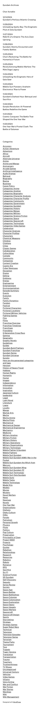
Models (6, 487)
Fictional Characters (12, 308)
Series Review (9, 585)
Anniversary (8, 166)
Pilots (5, 527)
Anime (6, 161)
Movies (6, 490)
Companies (8, 261)
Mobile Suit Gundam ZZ (13, 470)
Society (6, 587)
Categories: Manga (11, 211)
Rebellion (7, 550)
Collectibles (8, 253)
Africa (5, 154)
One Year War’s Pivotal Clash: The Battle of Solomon (18, 127)
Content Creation (10, 263)
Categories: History (11, 208)
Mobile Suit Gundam (12, 455)
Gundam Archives (11, 5)
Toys (5, 647)
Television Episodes (11, 634)
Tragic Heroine (9, 652)
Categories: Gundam (12, 206)
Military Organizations (13, 445)
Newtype (7, 500)
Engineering (8, 283)
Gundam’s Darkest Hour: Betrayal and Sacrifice (19, 98)
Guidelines (7, 343)
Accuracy (7, 146)
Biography (7, 178)
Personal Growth (10, 522)
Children (7, 241)
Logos (5, 405)
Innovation (7, 388)
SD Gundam (8, 577)
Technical (7, 630)
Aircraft (6, 156)
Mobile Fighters (10, 453)
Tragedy (6, 650)
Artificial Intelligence (12, 171)
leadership (7, 395)
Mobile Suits (8, 478)
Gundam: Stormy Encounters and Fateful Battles (18, 48)
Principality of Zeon (12, 537)
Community (8, 258)
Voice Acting (8, 682)
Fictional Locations (11, 311)
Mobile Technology (11, 483)
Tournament (8, 645)
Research (7, 555)
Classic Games (9, 248)
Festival (6, 306)
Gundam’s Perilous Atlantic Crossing (19, 20)
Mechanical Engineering (14, 428)
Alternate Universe (11, 159)
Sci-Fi (5, 572)
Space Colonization (11, 600)
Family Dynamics (10, 301)
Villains (6, 679)
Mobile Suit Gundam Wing (14, 468)
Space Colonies (10, 597)
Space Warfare (9, 610)
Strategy (7, 622)
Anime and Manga (11, 164)
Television (7, 632)
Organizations (9, 507)
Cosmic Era (8, 266)
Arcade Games (9, 169)
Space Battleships (11, 595)
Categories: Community (13, 201)
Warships (7, 692)
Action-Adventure (11, 149)
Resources (7, 557)
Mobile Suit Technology (13, 473)
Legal (5, 398)
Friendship (7, 331)
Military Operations (11, 443)
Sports (6, 617)
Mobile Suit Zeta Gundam (14, 475)
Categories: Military (11, 213)
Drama (6, 273)
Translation (8, 654)
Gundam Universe (11, 355)
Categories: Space (11, 218)
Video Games (9, 677)
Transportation (9, 657)
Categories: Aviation (12, 191)
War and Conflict (10, 684)
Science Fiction (10, 575)
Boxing (6, 181)
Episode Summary (11, 291)
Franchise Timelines (12, 326)
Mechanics (8, 430)
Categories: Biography (13, 193)
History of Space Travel (13, 368)
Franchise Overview (11, 323)
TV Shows (7, 667)
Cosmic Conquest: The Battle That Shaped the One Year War (18, 118)
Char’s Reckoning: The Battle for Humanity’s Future (17, 58)
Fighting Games (10, 316)
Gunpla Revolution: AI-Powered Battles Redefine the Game (17, 107)
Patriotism (7, 520)
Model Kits (7, 485)
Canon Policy (9, 186)
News (5, 497)
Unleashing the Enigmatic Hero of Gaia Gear (18, 78)
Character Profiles (11, 233)
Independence (9, 383)
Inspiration (7, 390)
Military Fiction (10, 438)
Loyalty (6, 408)
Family (6, 298)
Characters (8, 236)
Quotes (6, 547)
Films (5, 320)
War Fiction (8, 687)
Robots (6, 562)
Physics (6, 525)
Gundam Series (10, 353)
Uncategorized (9, 669)
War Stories (8, 689)
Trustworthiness (10, 664)
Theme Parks (9, 642)
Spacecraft (8, 612)
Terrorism (7, 639)
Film (5, 318)
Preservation (8, 535)
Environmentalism (11, 288)
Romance (7, 565)
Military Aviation (10, 435)
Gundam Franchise (11, 350)
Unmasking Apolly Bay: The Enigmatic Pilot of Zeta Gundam (20, 28)
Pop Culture (8, 532)
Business (7, 184)
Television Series (10, 637)
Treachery (7, 662)
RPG (5, 567)
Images (6, 380)
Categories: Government (14, 203)
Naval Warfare (9, 495)
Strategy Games (10, 625)
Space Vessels (9, 607)
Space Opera (8, 605)
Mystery (6, 492)
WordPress (17, 702)
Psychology (8, 545)
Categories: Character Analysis (17, 196)
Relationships (9, 552)
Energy (6, 281)
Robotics (7, 560)
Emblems (7, 278)
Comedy (6, 256)
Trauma (6, 659)
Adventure (7, 151)
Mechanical (8, 423)
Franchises (8, 328)
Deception (7, 271)
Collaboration (9, 251)
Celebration (8, 228)
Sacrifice (7, 570)
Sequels (6, 582)
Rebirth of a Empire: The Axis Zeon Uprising (18, 38)
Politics (6, 530)
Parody (6, 517)
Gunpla (6, 358)
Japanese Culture (10, 393)
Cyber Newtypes (10, 268)
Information (8, 385)
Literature (7, 403)
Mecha (6, 415)
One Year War (9, 505)
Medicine (7, 433)
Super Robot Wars (11, 627)
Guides (6, 345)
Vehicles (6, 674)
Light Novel (8, 400)
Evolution (7, 296)
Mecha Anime (9, 418)
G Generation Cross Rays (14, 333)
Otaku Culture (9, 512)
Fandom (6, 303)
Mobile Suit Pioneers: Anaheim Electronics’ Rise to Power (16, 88)
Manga (6, 410)
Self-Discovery (9, 580)
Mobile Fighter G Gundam (14, 450)
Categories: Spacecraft (13, 221)
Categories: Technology (13, 223)
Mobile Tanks (9, 480)
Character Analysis (11, 231)
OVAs (5, 515)
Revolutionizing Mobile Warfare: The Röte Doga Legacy (19, 68)
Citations (7, 243)
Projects (6, 542)
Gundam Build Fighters (13, 348)
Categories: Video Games (14, 226)
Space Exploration (11, 602)
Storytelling (8, 620)
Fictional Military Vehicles (14, 313)
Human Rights (9, 373)
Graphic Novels (10, 340)
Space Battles (9, 592)
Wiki (5, 694)
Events (6, 293)
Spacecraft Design (11, 615)
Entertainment (9, 286)
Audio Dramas (9, 173)
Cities (5, 246)
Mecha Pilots (9, 420)
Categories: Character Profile (16, 198)
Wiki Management (11, 697)
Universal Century (11, 672)
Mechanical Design (11, 425)
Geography (8, 338)
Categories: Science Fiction (15, 216)
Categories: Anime (11, 188)
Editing (6, 276)
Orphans (6, 510)
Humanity (7, 375)
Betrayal (6, 176)
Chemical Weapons (11, 238)
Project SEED (9, 540)
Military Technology (12, 448)
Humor (6, 378)
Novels (6, 502)
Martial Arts (8, 413)
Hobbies (6, 370)
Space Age (7, 590)
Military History (10, 440)
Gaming (6, 336)
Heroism (6, 365)
